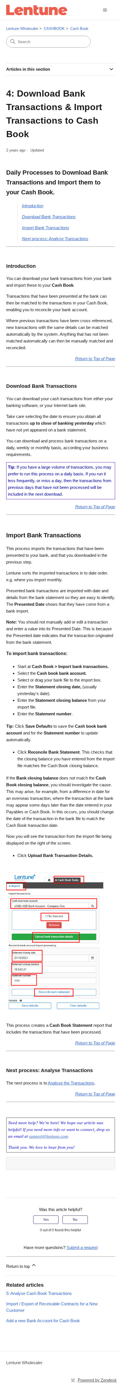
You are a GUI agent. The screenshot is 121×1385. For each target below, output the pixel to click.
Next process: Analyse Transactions (55, 238)
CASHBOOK (54, 28)
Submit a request (82, 1247)
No (75, 1220)
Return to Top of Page (95, 358)
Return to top (18, 1266)
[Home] (36, 10)
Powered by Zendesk (97, 1380)
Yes (46, 1220)
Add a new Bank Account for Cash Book (43, 1320)
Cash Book (79, 28)
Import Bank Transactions (45, 227)
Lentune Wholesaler (22, 28)
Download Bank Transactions (49, 216)
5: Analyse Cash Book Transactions (39, 1293)
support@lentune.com (48, 1136)
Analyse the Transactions (71, 1083)
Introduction (32, 205)
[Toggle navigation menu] (105, 10)
